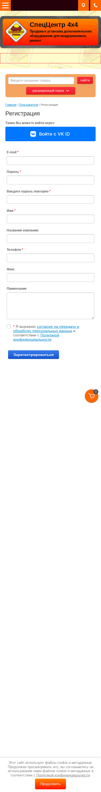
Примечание (17, 288)
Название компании (22, 230)
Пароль (14, 172)
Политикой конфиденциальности (36, 337)
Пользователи (28, 104)
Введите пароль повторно (29, 191)
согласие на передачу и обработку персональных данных (46, 328)
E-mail (13, 152)
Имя (11, 211)
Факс (11, 269)
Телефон (15, 250)
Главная (10, 104)
